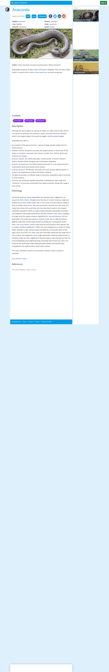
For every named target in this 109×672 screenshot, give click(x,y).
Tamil (35, 292)
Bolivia (56, 178)
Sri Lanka (29, 265)
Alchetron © (46, 588)
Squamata (53, 24)
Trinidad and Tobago (19, 181)
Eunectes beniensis (18, 195)
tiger (27, 287)
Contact (37, 588)
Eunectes (57, 158)
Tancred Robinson (55, 273)
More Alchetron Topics (19, 316)
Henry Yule (16, 282)
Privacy (31, 588)
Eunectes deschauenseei (20, 189)
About (16, 588)
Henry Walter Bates (29, 260)
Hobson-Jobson (29, 282)
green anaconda (47, 158)
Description (18, 145)
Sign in (103, 3)
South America (29, 72)
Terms (24, 588)
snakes (35, 70)
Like (34, 16)
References (40, 145)
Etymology (29, 145)
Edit (28, 16)
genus (45, 70)
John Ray (40, 265)
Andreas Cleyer (44, 276)
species (41, 72)
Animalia (22, 21)
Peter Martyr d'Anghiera (28, 257)
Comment (42, 16)
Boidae (52, 27)
